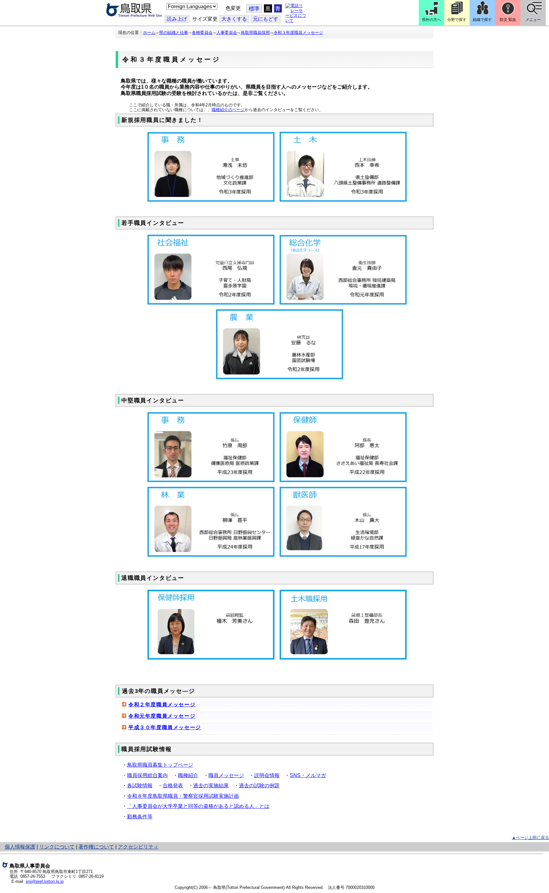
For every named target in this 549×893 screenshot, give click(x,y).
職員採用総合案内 (147, 775)
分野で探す (456, 19)
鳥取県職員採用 (255, 32)
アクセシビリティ (138, 846)
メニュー (533, 19)
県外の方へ (431, 19)
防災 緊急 (508, 19)
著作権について (96, 846)
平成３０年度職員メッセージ (164, 727)
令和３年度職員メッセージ (298, 32)
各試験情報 (139, 785)
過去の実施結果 (211, 785)
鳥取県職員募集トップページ (160, 765)
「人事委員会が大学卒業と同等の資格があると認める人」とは (198, 806)
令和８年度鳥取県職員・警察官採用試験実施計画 (183, 796)
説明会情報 (267, 775)
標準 (254, 9)
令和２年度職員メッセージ (161, 704)
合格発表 (173, 785)
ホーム (149, 32)
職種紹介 (188, 775)
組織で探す (482, 19)
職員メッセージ (226, 775)
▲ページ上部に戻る (530, 837)
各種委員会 (202, 32)
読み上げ (177, 19)
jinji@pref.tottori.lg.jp (45, 881)
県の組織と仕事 (173, 32)
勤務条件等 (139, 816)
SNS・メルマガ (308, 775)
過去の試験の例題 (259, 785)
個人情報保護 (20, 846)
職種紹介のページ (228, 109)
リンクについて (57, 846)
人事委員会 (226, 32)
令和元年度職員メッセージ (161, 716)
